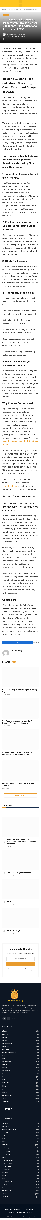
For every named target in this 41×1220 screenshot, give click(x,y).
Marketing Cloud (9, 486)
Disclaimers (30, 1209)
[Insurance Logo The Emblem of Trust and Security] (20, 770)
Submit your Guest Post (16, 1212)
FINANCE (5, 14)
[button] (20, 1)
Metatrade (5, 1080)
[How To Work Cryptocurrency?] (20, 860)
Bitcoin (4, 1040)
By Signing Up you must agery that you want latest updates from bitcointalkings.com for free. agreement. (20, 971)
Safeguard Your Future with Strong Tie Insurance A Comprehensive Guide (17, 753)
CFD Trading (6, 1049)
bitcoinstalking (13, 34)
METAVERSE (6, 1083)
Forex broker (6, 1071)
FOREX (4, 1067)
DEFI (3, 1058)
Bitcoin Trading (7, 1043)
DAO (3, 1055)
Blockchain (5, 1046)
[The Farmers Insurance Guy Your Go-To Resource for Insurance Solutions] (20, 708)
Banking (5, 1037)
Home (4, 9)
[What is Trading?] (20, 918)
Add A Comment (20, 795)
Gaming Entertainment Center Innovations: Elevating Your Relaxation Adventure (21, 842)
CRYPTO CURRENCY (9, 1052)
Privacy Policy (19, 1209)
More (4, 1178)
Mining (4, 1086)
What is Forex (12, 902)
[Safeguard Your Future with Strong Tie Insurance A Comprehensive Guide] (20, 739)
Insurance (5, 1074)
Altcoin (4, 1031)
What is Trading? (13, 931)
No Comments (26, 37)
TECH (4, 1098)
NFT (3, 1089)
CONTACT (30, 1212)
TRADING (5, 1101)
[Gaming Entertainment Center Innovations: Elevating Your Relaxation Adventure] (20, 827)
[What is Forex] (20, 889)
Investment (5, 1077)
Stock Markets (7, 1095)
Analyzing (5, 1034)
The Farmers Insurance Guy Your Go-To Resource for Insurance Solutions (17, 722)
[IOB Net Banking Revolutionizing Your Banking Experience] (20, 677)
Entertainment (6, 1061)
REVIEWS (5, 1092)
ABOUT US (8, 1209)
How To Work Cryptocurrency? (19, 873)
